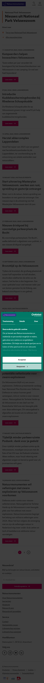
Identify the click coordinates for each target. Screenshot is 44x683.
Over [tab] (36, 321)
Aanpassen (20, 366)
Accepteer (22, 360)
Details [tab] (22, 321)
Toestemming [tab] (8, 321)
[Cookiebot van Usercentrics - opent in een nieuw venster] (31, 315)
